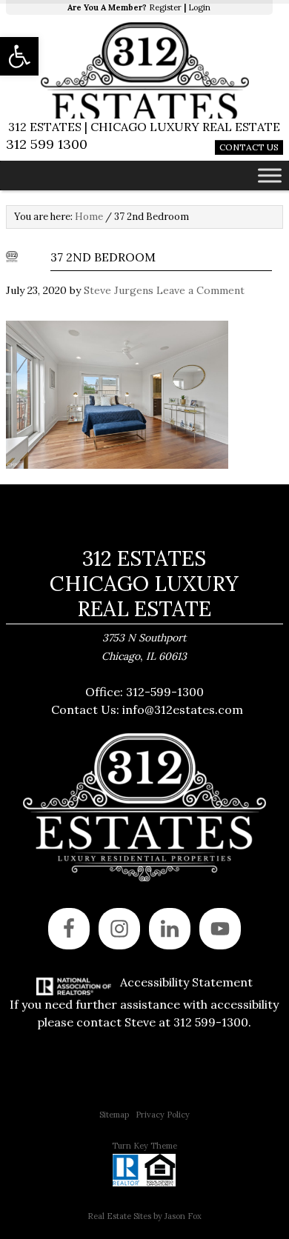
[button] (19, 56)
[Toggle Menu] (270, 175)
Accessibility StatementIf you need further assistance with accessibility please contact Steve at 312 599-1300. (144, 1002)
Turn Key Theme (144, 1146)
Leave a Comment (200, 290)
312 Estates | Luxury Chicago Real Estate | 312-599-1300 (144, 70)
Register (165, 7)
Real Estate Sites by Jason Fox (144, 1216)
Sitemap (114, 1114)
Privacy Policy (163, 1114)
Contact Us (249, 147)
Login (199, 7)
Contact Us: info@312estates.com (147, 709)
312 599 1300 (46, 144)
